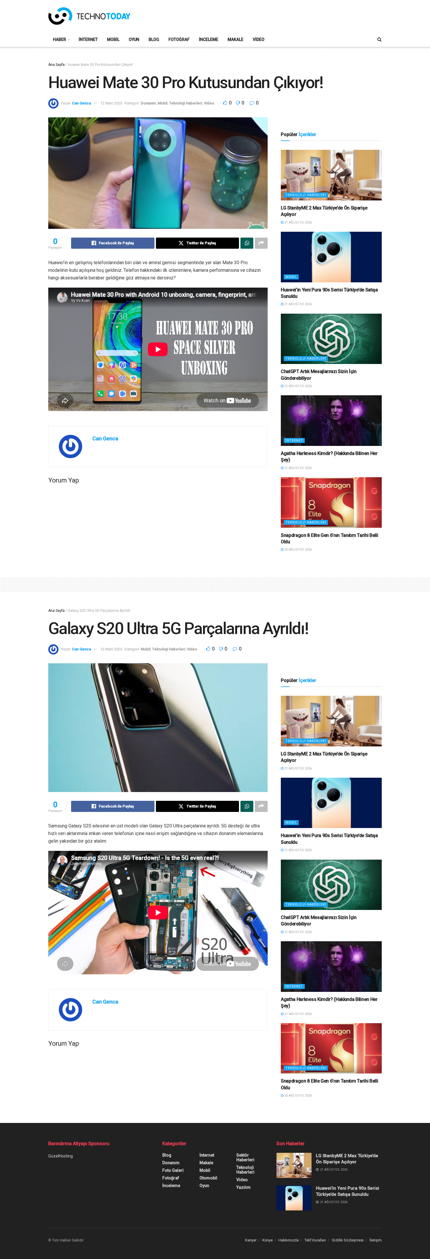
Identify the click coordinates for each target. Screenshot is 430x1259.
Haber (59, 39)
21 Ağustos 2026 (297, 222)
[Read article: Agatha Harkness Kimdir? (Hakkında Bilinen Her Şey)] (331, 420)
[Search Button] (379, 39)
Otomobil (208, 1178)
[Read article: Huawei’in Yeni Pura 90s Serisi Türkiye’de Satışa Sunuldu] (331, 257)
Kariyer (251, 1240)
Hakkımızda (288, 1240)
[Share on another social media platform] (261, 243)
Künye (267, 1240)
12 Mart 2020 (111, 103)
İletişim (375, 1240)
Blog (154, 39)
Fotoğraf (179, 39)
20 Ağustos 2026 (297, 550)
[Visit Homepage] (89, 16)
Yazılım (243, 1187)
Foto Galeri (173, 1170)
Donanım (148, 103)
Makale (235, 39)
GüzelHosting (60, 1156)
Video (258, 39)
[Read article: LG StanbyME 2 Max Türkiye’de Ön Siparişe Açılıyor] (331, 175)
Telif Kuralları (315, 1240)
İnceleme (208, 39)
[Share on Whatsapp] (246, 243)
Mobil (113, 39)
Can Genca (81, 103)
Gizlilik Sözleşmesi (348, 1240)
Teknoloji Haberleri (185, 103)
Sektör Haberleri (245, 1157)
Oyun (134, 39)
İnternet (88, 39)
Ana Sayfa (56, 65)
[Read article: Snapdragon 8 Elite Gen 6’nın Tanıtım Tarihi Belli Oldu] (331, 502)
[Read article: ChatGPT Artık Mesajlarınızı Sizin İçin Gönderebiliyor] (331, 339)
